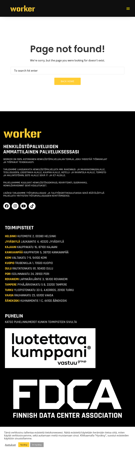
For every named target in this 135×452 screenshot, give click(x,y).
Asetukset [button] (10, 444)
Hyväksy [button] (23, 444)
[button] (128, 8)
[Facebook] (6, 206)
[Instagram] (15, 206)
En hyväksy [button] (37, 444)
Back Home (67, 81)
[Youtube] (23, 206)
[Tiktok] (32, 206)
